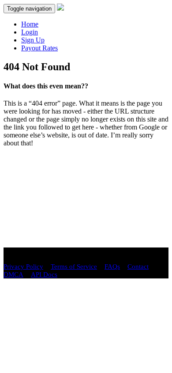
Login (29, 32)
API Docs (44, 274)
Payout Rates (39, 48)
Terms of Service (74, 266)
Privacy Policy (23, 266)
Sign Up (33, 40)
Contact (138, 266)
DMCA (13, 274)
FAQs (112, 266)
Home (29, 24)
